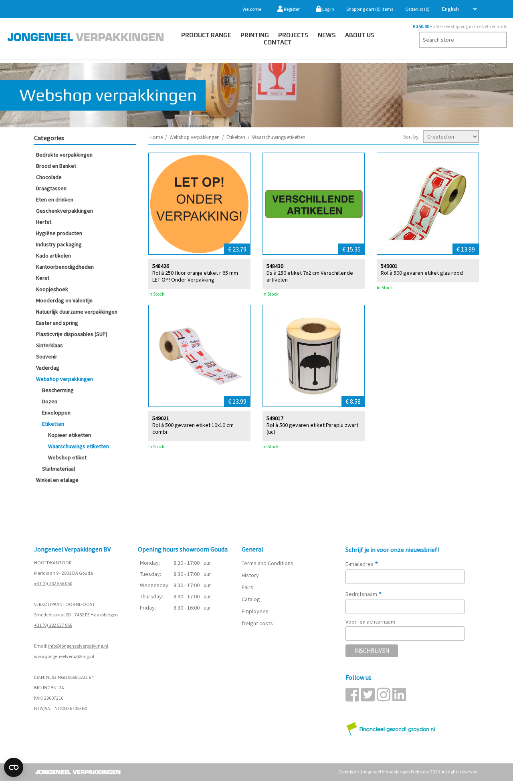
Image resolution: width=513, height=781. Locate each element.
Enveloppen (56, 412)
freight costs (257, 623)
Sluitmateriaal (58, 468)
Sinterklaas (49, 345)
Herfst (43, 221)
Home (156, 137)
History (250, 575)
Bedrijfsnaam (363, 594)
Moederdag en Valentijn (64, 300)
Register (291, 9)
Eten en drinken (54, 199)
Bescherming (58, 390)
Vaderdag (47, 367)
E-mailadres (361, 564)
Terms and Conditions (267, 563)
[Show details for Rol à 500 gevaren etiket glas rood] (428, 204)
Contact (278, 42)
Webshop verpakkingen (64, 378)
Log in (327, 9)
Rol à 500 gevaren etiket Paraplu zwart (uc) (312, 428)
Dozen (49, 401)
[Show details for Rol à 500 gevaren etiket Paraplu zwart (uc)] (314, 356)
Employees (255, 611)
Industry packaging (59, 244)
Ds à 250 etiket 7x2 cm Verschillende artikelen (310, 276)
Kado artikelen (53, 255)
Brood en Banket (56, 165)
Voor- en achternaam (370, 621)
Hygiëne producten (59, 233)
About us (360, 35)
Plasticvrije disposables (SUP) (71, 334)
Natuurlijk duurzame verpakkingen (76, 311)
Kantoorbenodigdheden (65, 266)
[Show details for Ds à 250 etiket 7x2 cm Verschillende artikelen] (314, 204)
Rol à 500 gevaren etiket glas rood (422, 273)
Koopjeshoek (52, 289)
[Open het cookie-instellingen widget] (13, 767)
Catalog (251, 599)
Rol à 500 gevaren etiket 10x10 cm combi (193, 428)
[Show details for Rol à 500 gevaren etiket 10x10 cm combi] (199, 356)
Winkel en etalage (57, 479)
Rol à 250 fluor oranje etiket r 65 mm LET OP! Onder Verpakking (195, 276)
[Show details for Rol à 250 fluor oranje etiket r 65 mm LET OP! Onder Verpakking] (199, 204)
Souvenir (46, 356)
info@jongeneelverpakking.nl (78, 646)
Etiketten (53, 423)
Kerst (42, 278)
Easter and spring (57, 322)
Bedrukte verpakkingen (64, 154)
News (327, 35)
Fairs (247, 587)
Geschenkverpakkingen (64, 210)
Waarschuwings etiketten (78, 446)
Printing (254, 35)
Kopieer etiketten (69, 435)
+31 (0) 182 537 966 (53, 625)
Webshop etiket (67, 457)
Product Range (206, 35)
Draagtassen (51, 188)
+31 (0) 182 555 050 (53, 583)
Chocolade (49, 177)
